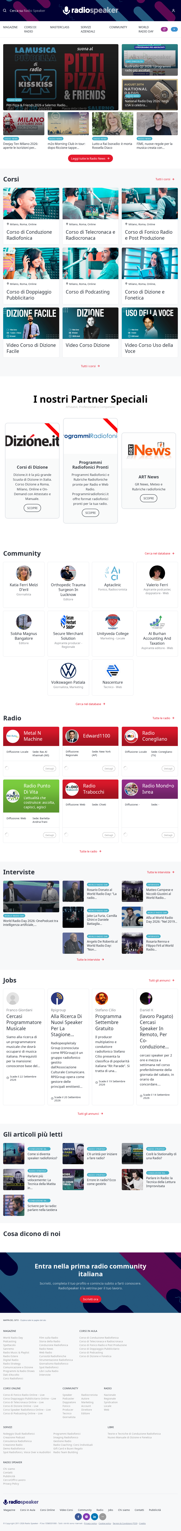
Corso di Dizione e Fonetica (95, 1356)
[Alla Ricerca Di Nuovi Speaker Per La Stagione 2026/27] (68, 1047)
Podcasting (9, 1341)
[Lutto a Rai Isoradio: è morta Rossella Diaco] (112, 131)
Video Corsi (66, 1510)
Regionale (110, 1398)
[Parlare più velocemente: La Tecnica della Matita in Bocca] (31, 1179)
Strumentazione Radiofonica (56, 1360)
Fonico (66, 1406)
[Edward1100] (91, 751)
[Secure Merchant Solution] (68, 633)
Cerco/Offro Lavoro (14, 1480)
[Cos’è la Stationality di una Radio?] (150, 1153)
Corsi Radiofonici (13, 1378)
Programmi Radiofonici (67, 1433)
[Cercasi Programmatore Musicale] (23, 1047)
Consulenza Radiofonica (17, 1441)
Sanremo (8, 1348)
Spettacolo (9, 1345)
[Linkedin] (94, 1516)
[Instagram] (86, 1516)
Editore (85, 1413)
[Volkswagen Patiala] (68, 677)
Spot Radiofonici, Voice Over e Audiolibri (27, 1452)
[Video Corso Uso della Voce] (150, 333)
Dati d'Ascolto (11, 1374)
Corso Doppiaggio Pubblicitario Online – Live (29, 1398)
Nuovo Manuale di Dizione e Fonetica (130, 1437)
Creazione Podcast (14, 1437)
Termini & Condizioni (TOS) (125, 1523)
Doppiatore (69, 1402)
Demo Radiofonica (14, 1448)
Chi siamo (9, 1468)
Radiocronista (89, 1394)
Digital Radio (10, 1360)
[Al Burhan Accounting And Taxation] (157, 633)
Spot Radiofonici (49, 1367)
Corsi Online (47, 1510)
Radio (100, 1510)
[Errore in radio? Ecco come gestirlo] (91, 1179)
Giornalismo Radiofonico (53, 1363)
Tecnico (67, 1413)
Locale (107, 1406)
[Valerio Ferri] (157, 584)
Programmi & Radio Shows (19, 1371)
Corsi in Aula (27, 1510)
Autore (85, 1398)
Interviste (153, 884)
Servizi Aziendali (88, 29)
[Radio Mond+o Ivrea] (150, 811)
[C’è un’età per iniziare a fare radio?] (91, 1153)
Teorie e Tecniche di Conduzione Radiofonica (134, 1433)
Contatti (8, 1472)
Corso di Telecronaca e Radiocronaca (101, 1341)
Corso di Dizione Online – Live (20, 1406)
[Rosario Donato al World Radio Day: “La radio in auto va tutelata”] (91, 891)
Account (86, 1406)
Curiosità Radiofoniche (52, 1356)
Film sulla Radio (48, 1337)
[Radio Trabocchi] (91, 811)
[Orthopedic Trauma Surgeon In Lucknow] (68, 584)
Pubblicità (9, 1476)
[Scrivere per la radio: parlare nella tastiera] (31, 1205)
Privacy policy (90, 1523)
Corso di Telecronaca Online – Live (23, 1402)
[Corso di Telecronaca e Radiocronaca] (91, 216)
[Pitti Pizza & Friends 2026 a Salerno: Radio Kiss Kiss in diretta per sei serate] (60, 77)
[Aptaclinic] (112, 584)
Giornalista (69, 1417)
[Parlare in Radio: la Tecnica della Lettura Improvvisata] (150, 1179)
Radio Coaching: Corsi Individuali (73, 1444)
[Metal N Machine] (31, 751)
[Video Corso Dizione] (91, 333)
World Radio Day (146, 29)
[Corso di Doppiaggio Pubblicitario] (31, 276)
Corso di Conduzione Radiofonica (99, 1337)
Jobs (110, 1510)
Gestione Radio (62, 1441)
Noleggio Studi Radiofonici (19, 1433)
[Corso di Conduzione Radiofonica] (31, 216)
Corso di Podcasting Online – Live (23, 1413)
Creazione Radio (12, 1444)
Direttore (86, 1409)
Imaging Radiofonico (65, 1437)
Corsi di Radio (30, 29)
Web (106, 1409)
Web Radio (45, 1352)
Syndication (111, 1402)
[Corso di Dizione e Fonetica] (150, 276)
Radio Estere (10, 1356)
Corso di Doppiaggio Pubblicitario (99, 1348)
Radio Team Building (65, 1452)
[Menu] (173, 10)
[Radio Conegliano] (150, 751)
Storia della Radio (49, 1341)
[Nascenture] (112, 677)
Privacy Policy (11, 1483)
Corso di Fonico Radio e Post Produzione (103, 1345)
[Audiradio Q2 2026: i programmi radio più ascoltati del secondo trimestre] (150, 60)
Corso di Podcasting (91, 1352)
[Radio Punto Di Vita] (31, 811)
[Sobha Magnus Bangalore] (23, 633)
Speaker (67, 1394)
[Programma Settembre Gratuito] (112, 1047)
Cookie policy (105, 1523)
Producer (68, 1409)
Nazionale (110, 1394)
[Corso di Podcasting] (91, 276)
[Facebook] (78, 1516)
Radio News (11, 138)
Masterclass (59, 27)
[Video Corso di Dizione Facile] (31, 333)
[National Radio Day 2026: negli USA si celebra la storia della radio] (150, 94)
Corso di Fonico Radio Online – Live (24, 1394)
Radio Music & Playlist (16, 1352)
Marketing (87, 1402)
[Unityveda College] (112, 633)
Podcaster (68, 1398)
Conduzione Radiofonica (40, 1149)
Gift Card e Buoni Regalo (68, 1448)
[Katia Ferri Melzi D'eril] (23, 584)
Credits (142, 1523)
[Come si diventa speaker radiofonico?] (31, 1153)
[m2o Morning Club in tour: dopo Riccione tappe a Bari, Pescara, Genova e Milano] (68, 131)
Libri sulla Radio (48, 1371)
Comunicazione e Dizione (18, 1367)
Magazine (10, 27)
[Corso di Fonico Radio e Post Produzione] (150, 216)
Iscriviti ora (90, 1299)
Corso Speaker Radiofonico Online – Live (27, 1409)
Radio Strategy (97, 1149)
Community (118, 27)
